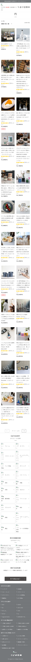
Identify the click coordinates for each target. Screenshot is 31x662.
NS (2, 607)
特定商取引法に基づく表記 (8, 648)
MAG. (3, 604)
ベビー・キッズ (5, 592)
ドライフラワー (5, 595)
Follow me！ (16, 579)
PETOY (3, 613)
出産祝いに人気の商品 (7, 629)
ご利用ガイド (5, 635)
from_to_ (4, 610)
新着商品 (4, 598)
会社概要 (4, 645)
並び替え (3, 21)
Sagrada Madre (6, 616)
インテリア (4, 589)
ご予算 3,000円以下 (6, 623)
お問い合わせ (5, 639)
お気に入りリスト (6, 642)
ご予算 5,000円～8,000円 (8, 626)
